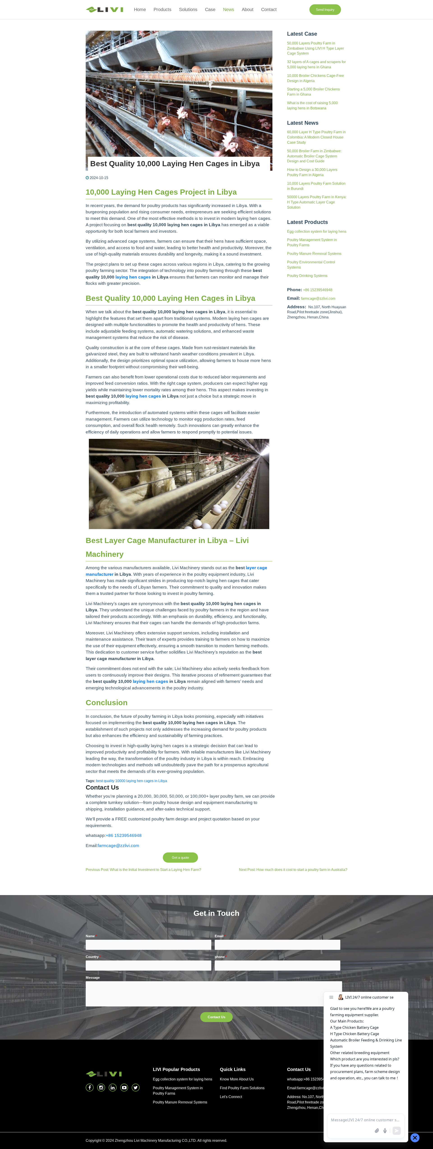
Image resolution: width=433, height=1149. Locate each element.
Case (210, 9)
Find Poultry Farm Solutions (242, 1088)
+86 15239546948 (317, 290)
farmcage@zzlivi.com (318, 298)
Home (140, 9)
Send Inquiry (325, 10)
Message (93, 977)
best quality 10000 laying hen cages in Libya (131, 781)
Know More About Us (237, 1079)
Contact (269, 9)
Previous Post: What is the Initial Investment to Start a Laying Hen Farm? (143, 870)
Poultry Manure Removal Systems (314, 254)
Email (220, 936)
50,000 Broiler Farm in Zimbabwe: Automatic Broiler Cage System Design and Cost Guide (314, 156)
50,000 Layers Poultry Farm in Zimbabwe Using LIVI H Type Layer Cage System (315, 48)
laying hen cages (133, 277)
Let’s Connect (231, 1097)
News (228, 9)
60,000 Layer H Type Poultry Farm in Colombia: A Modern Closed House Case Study (316, 137)
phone (221, 957)
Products (162, 9)
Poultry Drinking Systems (307, 276)
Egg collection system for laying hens (316, 231)
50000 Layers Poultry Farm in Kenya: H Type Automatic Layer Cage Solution (316, 202)
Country (93, 957)
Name (91, 936)
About (247, 9)
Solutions (188, 9)
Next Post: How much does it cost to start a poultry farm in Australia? (293, 870)
